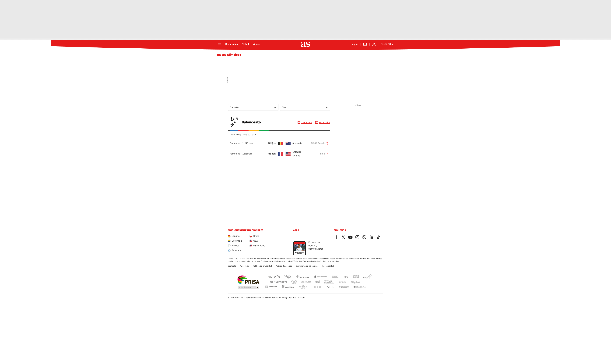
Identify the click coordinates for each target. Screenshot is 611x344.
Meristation (359, 287)
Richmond (270, 287)
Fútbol (245, 44)
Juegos (354, 44)
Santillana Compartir (320, 277)
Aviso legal (244, 266)
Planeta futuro (342, 282)
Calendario (306, 122)
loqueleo (343, 287)
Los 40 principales (287, 277)
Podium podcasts (303, 287)
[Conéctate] (374, 44)
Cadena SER (335, 277)
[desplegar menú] (219, 44)
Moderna (288, 287)
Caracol (367, 277)
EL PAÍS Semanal (329, 282)
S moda (330, 287)
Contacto (232, 266)
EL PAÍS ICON (316, 287)
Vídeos (256, 44)
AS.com (345, 277)
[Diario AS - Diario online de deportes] (305, 44)
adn (356, 277)
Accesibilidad (328, 266)
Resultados (231, 44)
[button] (249, 287)
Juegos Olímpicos (229, 55)
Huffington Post (278, 282)
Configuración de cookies (307, 266)
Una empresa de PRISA (248, 280)
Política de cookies (284, 266)
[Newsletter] (365, 44)
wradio (294, 282)
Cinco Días (306, 282)
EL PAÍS (274, 277)
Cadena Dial (318, 282)
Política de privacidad (262, 266)
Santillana (302, 277)
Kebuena (355, 282)
